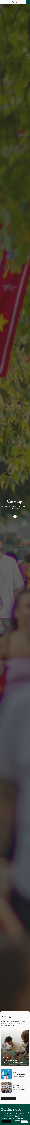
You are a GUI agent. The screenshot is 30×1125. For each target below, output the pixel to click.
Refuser (17, 1122)
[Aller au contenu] (15, 516)
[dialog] (15, 1118)
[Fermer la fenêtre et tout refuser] (28, 1112)
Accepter (24, 1122)
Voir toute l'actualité (7, 1098)
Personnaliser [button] (6, 1122)
